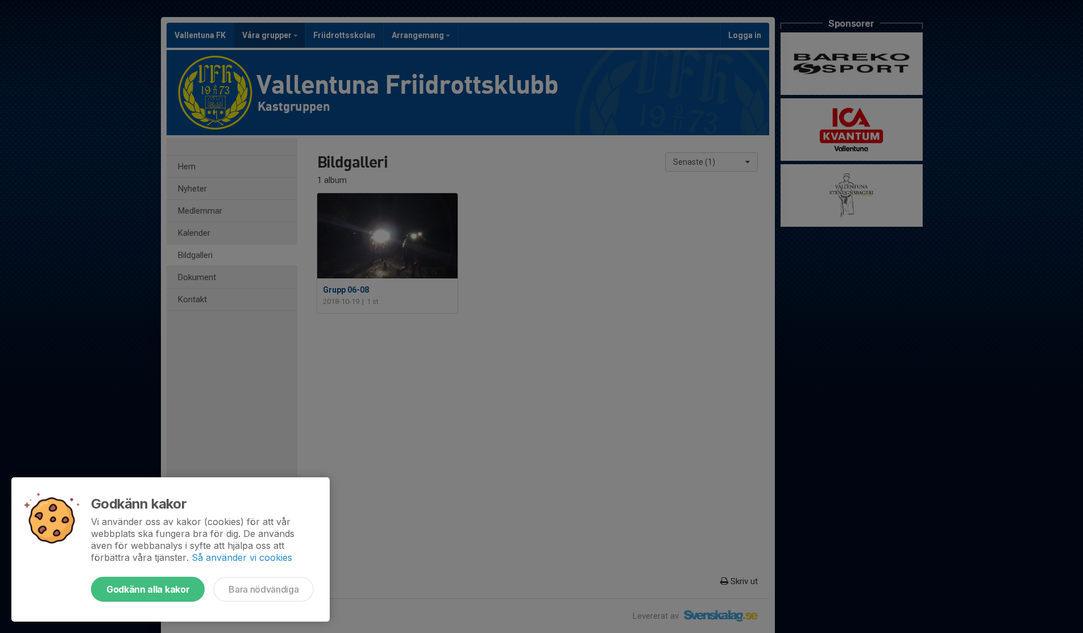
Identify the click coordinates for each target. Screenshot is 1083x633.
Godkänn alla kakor (147, 589)
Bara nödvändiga (263, 589)
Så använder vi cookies (242, 557)
